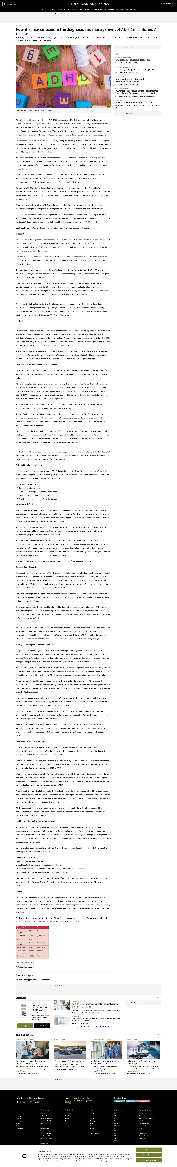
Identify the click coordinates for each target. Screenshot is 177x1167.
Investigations (20, 1121)
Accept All (149, 1149)
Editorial (42, 1113)
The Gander (93, 1131)
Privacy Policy (143, 1133)
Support (141, 1131)
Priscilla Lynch (122, 63)
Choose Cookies (148, 1155)
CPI (115, 1116)
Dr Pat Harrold (44, 1128)
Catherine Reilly (134, 1073)
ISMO (116, 1123)
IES (115, 1128)
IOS (115, 1133)
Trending (30, 1039)
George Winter (44, 1141)
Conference (19, 1128)
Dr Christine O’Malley (46, 1138)
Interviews (19, 1123)
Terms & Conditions (144, 1136)
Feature (67, 1121)
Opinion (104, 1039)
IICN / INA (117, 1126)
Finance (92, 1126)
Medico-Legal (44, 1143)
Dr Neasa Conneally (96, 1039)
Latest (25, 1039)
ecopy (33, 1003)
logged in (30, 979)
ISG (115, 1121)
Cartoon (92, 1113)
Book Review (93, 1116)
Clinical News (19, 26)
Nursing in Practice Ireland (146, 1118)
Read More (158, 1034)
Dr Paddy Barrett (45, 1116)
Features (129, 1039)
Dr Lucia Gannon (45, 1126)
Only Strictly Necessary (149, 1160)
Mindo (76, 1023)
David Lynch (22, 1073)
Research (67, 1118)
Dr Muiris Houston (45, 1131)
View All (158, 997)
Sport (91, 1123)
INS (115, 1136)
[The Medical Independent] (88, 3)
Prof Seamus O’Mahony (47, 1136)
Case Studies (69, 1116)
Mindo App (142, 1128)
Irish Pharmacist (143, 1121)
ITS (115, 1118)
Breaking (18, 1116)
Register (162, 3)
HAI (115, 1138)
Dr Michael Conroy (45, 1123)
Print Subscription (144, 1123)
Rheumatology (127, 57)
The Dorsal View (94, 1133)
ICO (115, 1141)
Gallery (92, 1128)
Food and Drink (94, 1118)
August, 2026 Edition (78, 1103)
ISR (115, 1113)
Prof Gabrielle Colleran (46, 1121)
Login (25, 1026)
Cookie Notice (143, 1138)
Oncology (82, 1001)
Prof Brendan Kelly (45, 1133)
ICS (115, 1131)
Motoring (56, 1039)
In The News (19, 1039)
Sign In (141, 1113)
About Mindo (142, 1126)
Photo (17, 1126)
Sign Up (42, 1026)
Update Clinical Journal (145, 1116)
